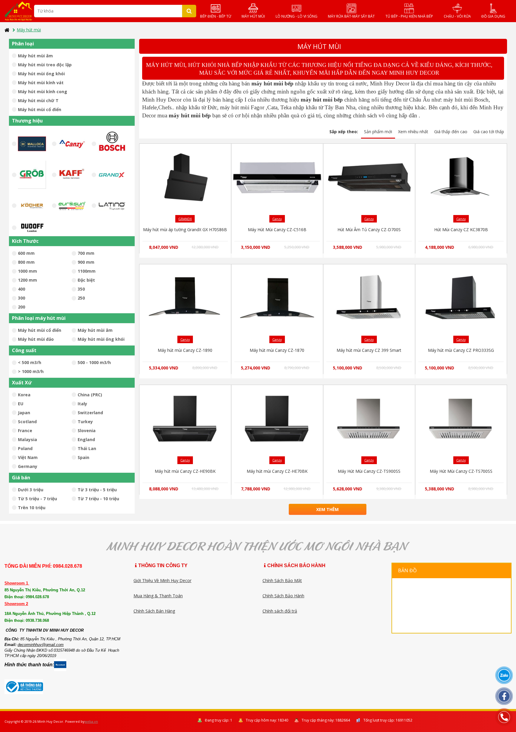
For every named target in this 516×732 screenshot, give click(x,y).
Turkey (85, 421)
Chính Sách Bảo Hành (283, 596)
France (25, 430)
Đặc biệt (86, 280)
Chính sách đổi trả (279, 611)
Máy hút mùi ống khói (41, 73)
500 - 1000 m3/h (94, 362)
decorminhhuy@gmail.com (41, 644)
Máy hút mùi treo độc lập (45, 64)
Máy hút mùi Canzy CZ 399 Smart (369, 350)
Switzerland (90, 412)
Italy (82, 403)
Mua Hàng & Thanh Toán (158, 596)
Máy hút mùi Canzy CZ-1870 (277, 350)
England (86, 439)
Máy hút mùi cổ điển (39, 109)
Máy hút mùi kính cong (42, 91)
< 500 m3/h (29, 362)
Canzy (277, 219)
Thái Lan (87, 448)
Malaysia (27, 439)
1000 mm (27, 271)
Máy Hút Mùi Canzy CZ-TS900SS (369, 471)
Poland (25, 448)
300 (21, 298)
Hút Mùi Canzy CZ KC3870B (461, 229)
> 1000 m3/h (31, 371)
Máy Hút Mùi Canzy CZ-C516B (277, 229)
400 (21, 289)
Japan (24, 412)
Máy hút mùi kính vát (41, 82)
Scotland (27, 421)
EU (20, 403)
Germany (27, 466)
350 (81, 289)
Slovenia (87, 430)
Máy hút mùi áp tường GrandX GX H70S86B (185, 229)
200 (21, 307)
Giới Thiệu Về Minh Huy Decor (162, 580)
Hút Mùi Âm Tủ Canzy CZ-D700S (369, 229)
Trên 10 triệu (31, 507)
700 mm (86, 253)
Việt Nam (28, 457)
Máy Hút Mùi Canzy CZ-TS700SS (461, 471)
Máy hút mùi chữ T (38, 100)
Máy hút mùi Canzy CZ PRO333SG (461, 350)
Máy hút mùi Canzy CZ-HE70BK (277, 471)
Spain (83, 457)
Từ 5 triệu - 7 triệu (37, 498)
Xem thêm (327, 509)
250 (81, 298)
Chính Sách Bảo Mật (282, 580)
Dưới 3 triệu (30, 489)
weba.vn (91, 721)
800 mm (26, 262)
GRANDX (185, 219)
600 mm (26, 253)
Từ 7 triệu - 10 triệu (98, 498)
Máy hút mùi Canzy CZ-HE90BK (185, 471)
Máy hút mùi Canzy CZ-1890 (185, 350)
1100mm (87, 271)
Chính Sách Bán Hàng (154, 611)
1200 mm (27, 280)
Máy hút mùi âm (35, 56)
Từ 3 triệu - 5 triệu (97, 489)
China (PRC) (90, 395)
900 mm (86, 262)
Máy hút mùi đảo (36, 339)
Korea (24, 395)
